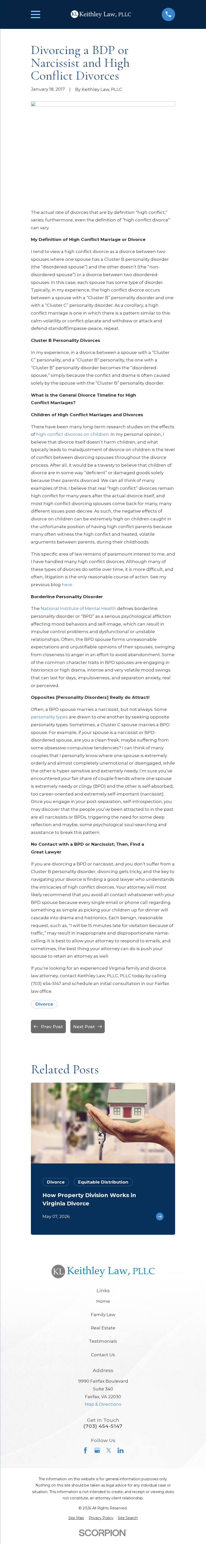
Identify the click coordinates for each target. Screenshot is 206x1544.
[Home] (101, 14)
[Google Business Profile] (97, 1450)
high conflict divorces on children (72, 434)
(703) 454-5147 (102, 1426)
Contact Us (103, 1354)
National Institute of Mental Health (78, 608)
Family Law (103, 1314)
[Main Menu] (35, 14)
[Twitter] (109, 1450)
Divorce (44, 1004)
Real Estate (103, 1327)
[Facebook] (85, 1450)
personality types (49, 716)
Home (103, 1301)
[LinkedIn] (121, 1450)
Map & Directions (103, 1404)
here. (67, 584)
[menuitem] (76, 1518)
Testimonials (103, 1341)
